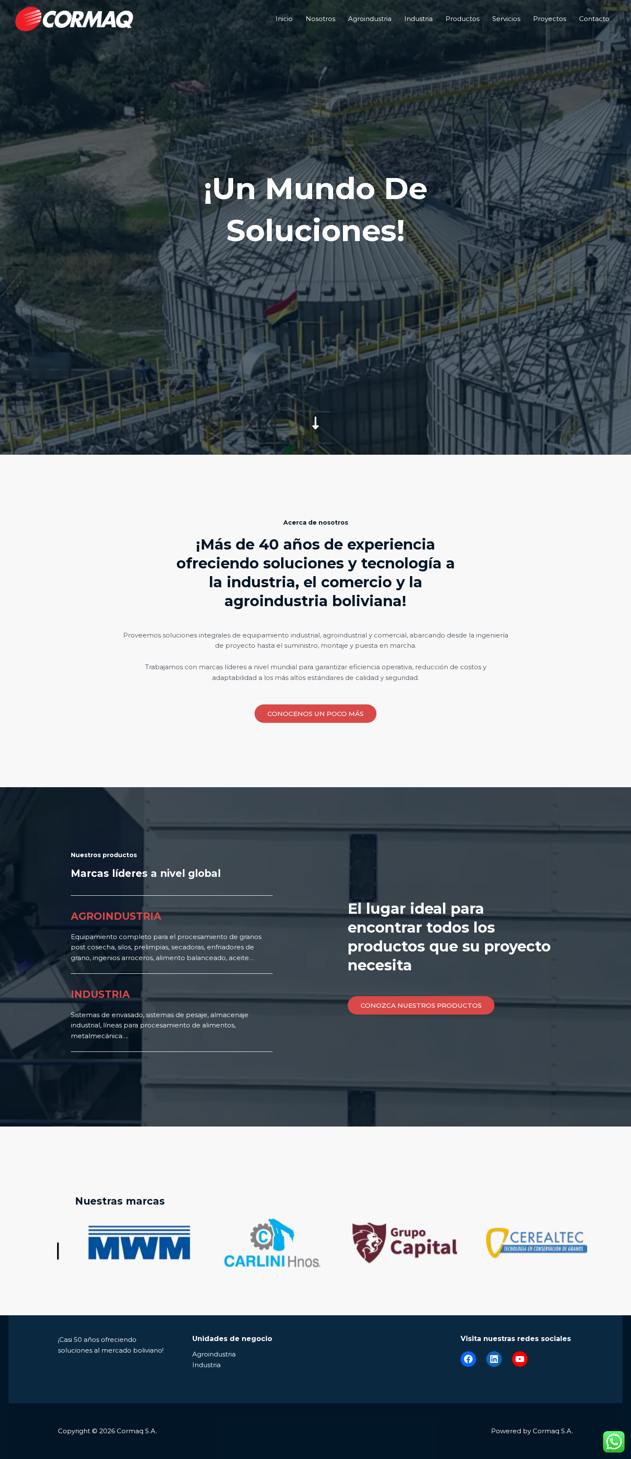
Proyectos (549, 19)
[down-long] (315, 363)
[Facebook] (468, 1359)
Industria (418, 19)
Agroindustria (369, 19)
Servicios (506, 19)
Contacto (594, 19)
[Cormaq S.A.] (74, 18)
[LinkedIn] (494, 1359)
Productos (462, 19)
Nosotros (320, 19)
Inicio (284, 19)
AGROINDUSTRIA (116, 916)
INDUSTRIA (100, 994)
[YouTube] (520, 1359)
